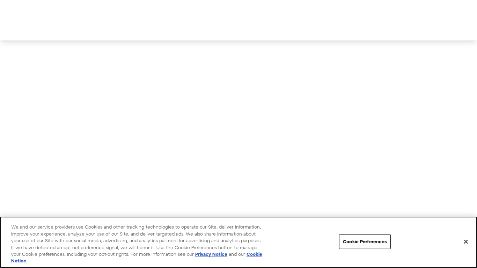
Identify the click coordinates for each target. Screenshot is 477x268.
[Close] (466, 242)
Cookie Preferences (365, 241)
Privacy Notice (211, 254)
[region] (238, 242)
